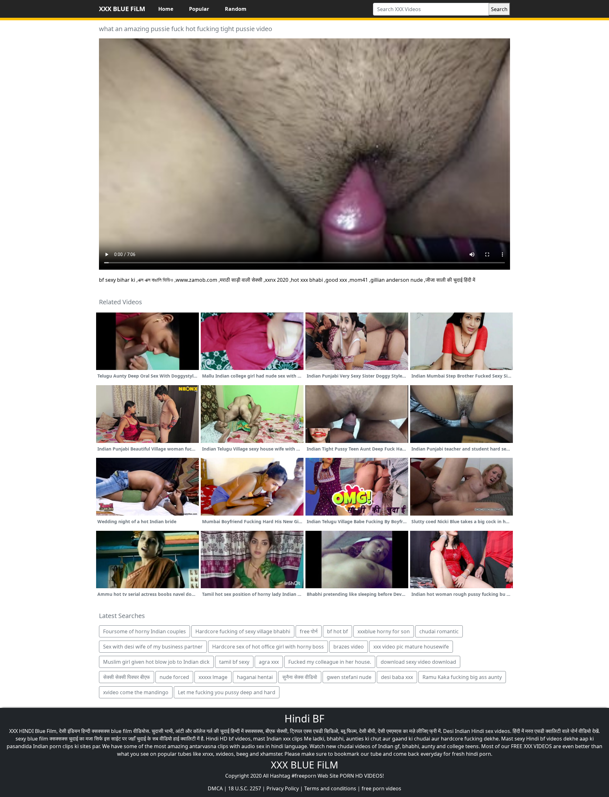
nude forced (174, 677)
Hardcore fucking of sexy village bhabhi (242, 631)
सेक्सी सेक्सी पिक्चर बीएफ (126, 677)
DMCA (215, 788)
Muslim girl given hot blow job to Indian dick (156, 661)
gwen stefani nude (349, 677)
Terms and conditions (330, 788)
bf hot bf (337, 631)
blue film (121, 731)
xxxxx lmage (213, 677)
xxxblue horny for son (383, 631)
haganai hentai (255, 677)
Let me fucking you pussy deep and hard (226, 692)
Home (165, 8)
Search (499, 9)
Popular (199, 8)
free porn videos (381, 788)
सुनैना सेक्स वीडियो (299, 677)
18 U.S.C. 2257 (244, 788)
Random (235, 8)
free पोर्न (309, 631)
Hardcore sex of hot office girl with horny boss (268, 646)
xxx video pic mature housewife (411, 646)
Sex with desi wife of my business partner (153, 646)
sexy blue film (32, 738)
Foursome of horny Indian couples (144, 631)
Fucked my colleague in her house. (329, 661)
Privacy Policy (282, 788)
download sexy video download (418, 661)
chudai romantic (439, 631)
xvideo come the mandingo (135, 692)
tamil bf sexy (234, 661)
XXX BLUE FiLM (122, 8)
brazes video (348, 646)
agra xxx (269, 661)
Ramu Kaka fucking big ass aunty (462, 677)
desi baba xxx (397, 677)
